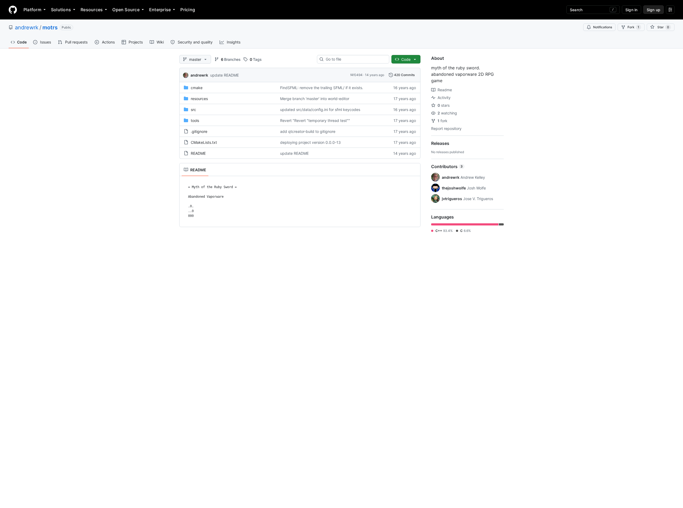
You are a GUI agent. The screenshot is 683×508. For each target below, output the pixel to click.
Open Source (126, 9)
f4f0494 (356, 75)
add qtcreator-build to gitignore (307, 131)
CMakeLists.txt (204, 142)
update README (224, 75)
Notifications (602, 27)
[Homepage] (13, 9)
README (198, 153)
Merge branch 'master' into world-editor (314, 98)
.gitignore (199, 131)
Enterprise (160, 9)
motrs (50, 27)
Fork (633, 27)
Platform (32, 9)
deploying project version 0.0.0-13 (310, 142)
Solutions (61, 9)
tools (195, 120)
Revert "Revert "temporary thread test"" (315, 120)
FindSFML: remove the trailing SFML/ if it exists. (321, 87)
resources (199, 98)
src (193, 109)
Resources (92, 9)
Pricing (187, 9)
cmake (196, 87)
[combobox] (355, 59)
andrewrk (26, 27)
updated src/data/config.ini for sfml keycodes (320, 109)
